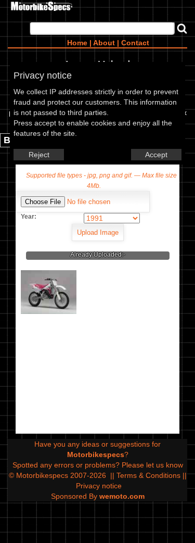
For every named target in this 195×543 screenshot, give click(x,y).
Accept (156, 154)
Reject (39, 154)
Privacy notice (99, 486)
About (104, 43)
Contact (135, 43)
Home (77, 43)
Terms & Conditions (148, 475)
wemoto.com (122, 496)
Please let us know (152, 465)
